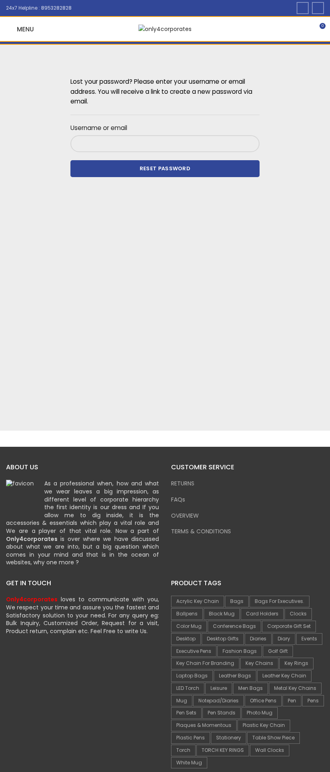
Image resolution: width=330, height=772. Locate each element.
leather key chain (284, 675)
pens (313, 700)
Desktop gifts (223, 638)
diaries (258, 638)
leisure (218, 688)
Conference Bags (234, 626)
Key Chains (259, 663)
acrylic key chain (197, 601)
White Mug (189, 762)
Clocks (298, 613)
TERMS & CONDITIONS (201, 531)
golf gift (278, 651)
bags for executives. (279, 601)
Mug (181, 700)
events (309, 638)
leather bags (235, 675)
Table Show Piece (273, 737)
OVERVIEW (185, 516)
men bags (250, 688)
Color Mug (189, 626)
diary (284, 638)
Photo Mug (259, 712)
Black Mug (222, 613)
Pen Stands (221, 712)
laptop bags (192, 675)
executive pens (193, 651)
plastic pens (190, 737)
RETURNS (182, 483)
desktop (186, 638)
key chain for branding (205, 663)
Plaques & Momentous (203, 725)
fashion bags (240, 651)
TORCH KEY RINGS (223, 750)
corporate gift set (289, 626)
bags (236, 601)
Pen (292, 700)
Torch (183, 750)
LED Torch (187, 688)
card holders (262, 613)
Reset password (165, 168)
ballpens (187, 613)
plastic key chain (264, 725)
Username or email (98, 128)
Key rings (296, 663)
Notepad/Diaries (218, 700)
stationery (228, 737)
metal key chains (295, 688)
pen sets (186, 712)
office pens (263, 700)
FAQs (178, 499)
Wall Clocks (269, 750)
